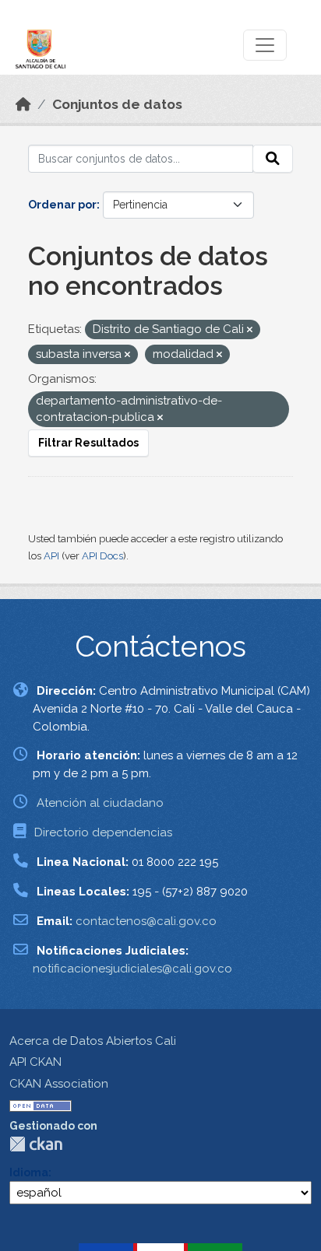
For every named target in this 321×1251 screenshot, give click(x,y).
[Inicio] (23, 104)
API (51, 556)
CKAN (35, 1144)
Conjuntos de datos (117, 104)
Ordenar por (62, 204)
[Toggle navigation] (265, 45)
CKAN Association (58, 1084)
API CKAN (35, 1062)
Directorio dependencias (103, 832)
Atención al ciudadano (100, 803)
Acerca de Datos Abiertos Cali (92, 1041)
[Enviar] (272, 159)
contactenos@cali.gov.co (146, 921)
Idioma (28, 1172)
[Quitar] (249, 330)
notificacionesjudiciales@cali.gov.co (132, 969)
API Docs (102, 556)
